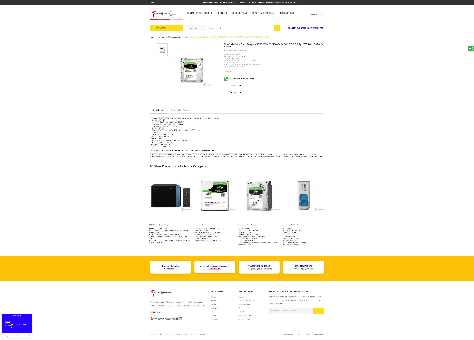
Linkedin (242, 312)
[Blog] (274, 318)
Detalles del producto (181, 110)
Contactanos (170, 269)
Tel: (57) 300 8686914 (259, 266)
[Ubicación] (278, 318)
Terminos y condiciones (314, 335)
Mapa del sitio (244, 304)
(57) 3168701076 (303, 266)
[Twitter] (304, 3)
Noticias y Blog (244, 319)
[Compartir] (237, 72)
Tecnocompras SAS (176, 335)
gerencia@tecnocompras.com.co (215, 266)
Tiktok (213, 297)
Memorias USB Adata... (291, 225)
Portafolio (242, 297)
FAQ (298, 335)
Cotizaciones (214, 268)
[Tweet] (242, 72)
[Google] (308, 3)
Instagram (215, 308)
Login (152, 3)
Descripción (158, 110)
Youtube (214, 301)
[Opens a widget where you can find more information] (17, 326)
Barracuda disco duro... (203, 225)
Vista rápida (173, 218)
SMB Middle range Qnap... (159, 225)
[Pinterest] (247, 72)
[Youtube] (319, 3)
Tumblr (213, 315)
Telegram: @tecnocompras (259, 269)
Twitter (213, 304)
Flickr (213, 312)
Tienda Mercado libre (247, 315)
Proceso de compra (246, 301)
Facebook (214, 319)
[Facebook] (315, 3)
